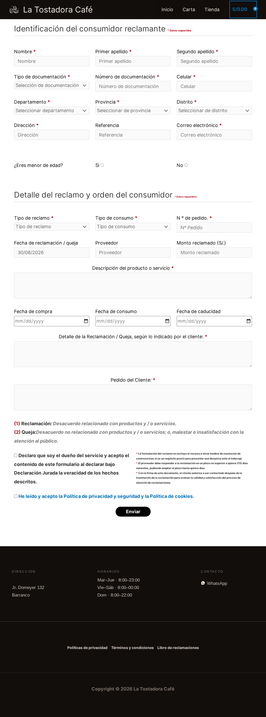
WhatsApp (217, 583)
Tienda (212, 9)
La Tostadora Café (58, 9)
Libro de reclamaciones (178, 647)
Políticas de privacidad (87, 647)
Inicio (167, 9)
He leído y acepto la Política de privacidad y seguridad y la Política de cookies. (106, 496)
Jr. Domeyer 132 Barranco (28, 591)
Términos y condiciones (132, 647)
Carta (189, 9)
